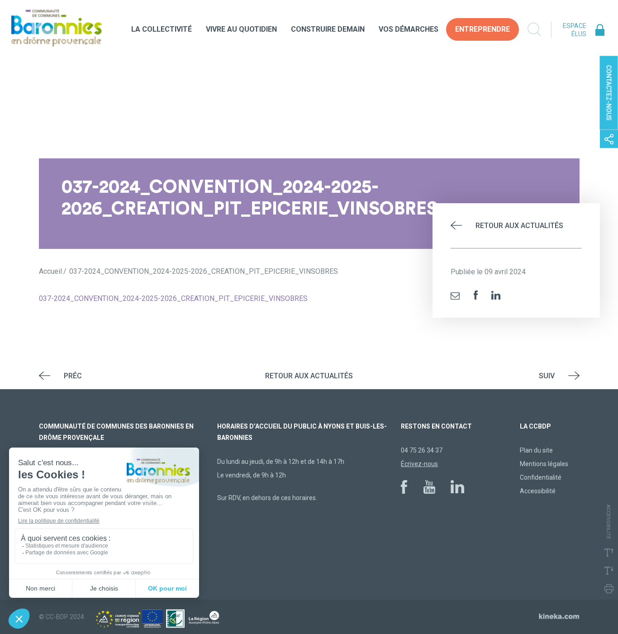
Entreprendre (482, 29)
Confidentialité (540, 477)
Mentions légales (544, 463)
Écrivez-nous (419, 463)
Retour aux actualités (519, 225)
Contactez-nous (609, 93)
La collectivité (161, 29)
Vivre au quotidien (241, 29)
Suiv (547, 376)
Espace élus (574, 30)
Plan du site (536, 450)
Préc (73, 376)
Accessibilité (538, 491)
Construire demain (328, 29)
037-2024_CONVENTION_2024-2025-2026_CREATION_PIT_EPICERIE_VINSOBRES (173, 298)
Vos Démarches (408, 29)
